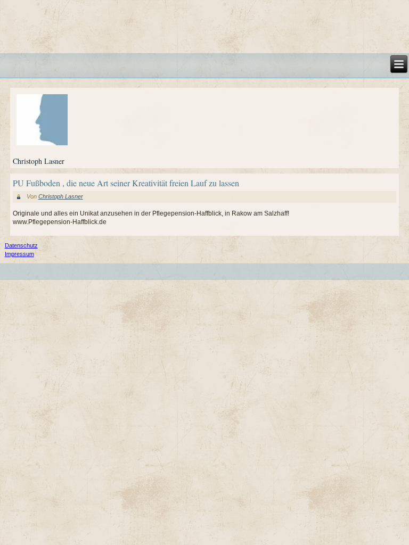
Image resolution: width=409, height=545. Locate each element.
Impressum (19, 254)
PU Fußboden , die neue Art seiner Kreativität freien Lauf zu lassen (126, 182)
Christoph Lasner (60, 196)
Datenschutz (21, 245)
